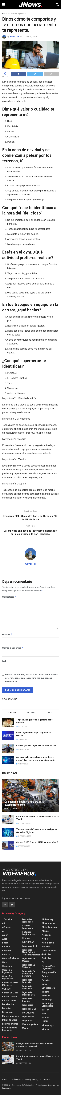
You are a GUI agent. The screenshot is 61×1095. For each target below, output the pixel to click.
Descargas (7, 1012)
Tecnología (47, 999)
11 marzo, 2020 (30, 36)
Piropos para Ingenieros (48, 967)
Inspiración (27, 1020)
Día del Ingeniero (10, 1016)
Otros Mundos (49, 950)
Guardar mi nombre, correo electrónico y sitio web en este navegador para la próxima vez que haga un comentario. (31, 677)
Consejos (7, 966)
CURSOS (6, 989)
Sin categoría (48, 988)
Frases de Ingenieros (27, 920)
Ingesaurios (28, 1016)
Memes (25, 1028)
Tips (44, 1013)
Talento (45, 992)
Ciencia (6, 954)
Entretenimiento (10, 1024)
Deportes (6, 1008)
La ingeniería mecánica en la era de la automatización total (24, 803)
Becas (5, 943)
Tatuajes (46, 995)
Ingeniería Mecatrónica (28, 993)
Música (45, 931)
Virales (45, 1029)
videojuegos (48, 1025)
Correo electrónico (12, 647)
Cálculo (6, 946)
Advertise (16, 1079)
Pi (43, 962)
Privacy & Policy (31, 1079)
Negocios (47, 935)
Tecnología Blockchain (47, 1004)
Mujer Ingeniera (49, 927)
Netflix (45, 939)
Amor (5, 935)
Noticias (46, 946)
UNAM (45, 1021)
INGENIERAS (28, 942)
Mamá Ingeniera (30, 1024)
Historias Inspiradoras (28, 933)
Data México (8, 1004)
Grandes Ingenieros (27, 926)
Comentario (9, 596)
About (5, 1079)
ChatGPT (6, 950)
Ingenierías (27, 1005)
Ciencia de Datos (10, 958)
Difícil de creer (9, 1020)
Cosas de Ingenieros (7, 977)
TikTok (45, 1010)
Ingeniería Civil (29, 946)
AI (3, 931)
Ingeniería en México (28, 959)
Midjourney (47, 919)
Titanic (45, 1017)
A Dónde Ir (7, 927)
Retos (45, 976)
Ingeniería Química (27, 999)
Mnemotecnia (49, 923)
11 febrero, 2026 (12, 809)
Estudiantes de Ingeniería (9, 1028)
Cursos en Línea (10, 992)
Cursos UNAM (9, 1000)
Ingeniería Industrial (27, 981)
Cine (4, 962)
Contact (46, 1079)
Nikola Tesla (48, 943)
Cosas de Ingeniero (17, 14)
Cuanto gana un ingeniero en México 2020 (36, 745)
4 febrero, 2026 (24, 846)
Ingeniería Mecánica (27, 987)
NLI (10, 1085)
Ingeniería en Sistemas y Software (28, 973)
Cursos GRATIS (9, 996)
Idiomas (26, 938)
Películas (46, 954)
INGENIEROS (28, 1013)
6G (3, 923)
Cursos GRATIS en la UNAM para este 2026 (37, 842)
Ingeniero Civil (29, 1009)
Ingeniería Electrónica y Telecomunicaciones (32, 952)
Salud (45, 984)
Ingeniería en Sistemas (28, 966)
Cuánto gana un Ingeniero (10, 983)
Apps (4, 939)
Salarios (46, 980)
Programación (49, 972)
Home (4, 14)
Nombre (7, 634)
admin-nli (14, 36)
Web (4, 661)
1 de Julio (7, 919)
